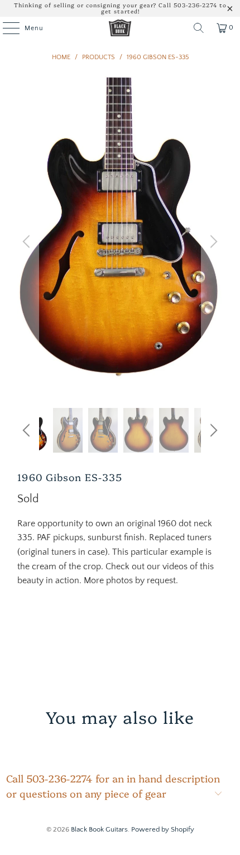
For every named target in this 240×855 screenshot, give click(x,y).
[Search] (198, 28)
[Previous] (28, 242)
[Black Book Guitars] (120, 28)
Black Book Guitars (99, 829)
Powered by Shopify (162, 829)
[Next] (212, 242)
